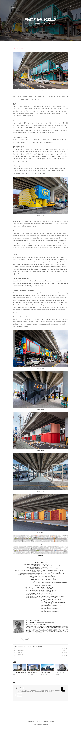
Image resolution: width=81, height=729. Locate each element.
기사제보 (46, 721)
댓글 (14, 682)
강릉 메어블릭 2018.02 (18, 650)
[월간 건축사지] (14, 6)
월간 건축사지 (20, 688)
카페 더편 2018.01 (17, 654)
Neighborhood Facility (28, 646)
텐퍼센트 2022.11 (17, 649)
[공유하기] (19, 639)
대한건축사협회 (30, 721)
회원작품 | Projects (18, 646)
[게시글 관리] (21, 639)
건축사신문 (39, 721)
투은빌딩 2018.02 (17, 652)
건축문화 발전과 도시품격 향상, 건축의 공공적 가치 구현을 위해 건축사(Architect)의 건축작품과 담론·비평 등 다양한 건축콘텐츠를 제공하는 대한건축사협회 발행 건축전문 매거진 (38, 691)
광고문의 (52, 721)
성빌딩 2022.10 (17, 656)
